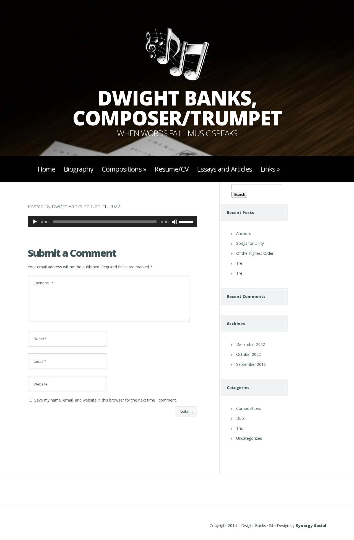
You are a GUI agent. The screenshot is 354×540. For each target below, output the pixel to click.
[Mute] (174, 222)
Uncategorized (249, 438)
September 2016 (251, 364)
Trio (239, 428)
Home (46, 168)
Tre (239, 263)
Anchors (243, 233)
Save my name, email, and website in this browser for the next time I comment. (105, 400)
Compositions (123, 168)
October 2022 (248, 354)
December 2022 (250, 344)
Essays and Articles (224, 168)
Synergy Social (311, 525)
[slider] (186, 221)
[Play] (35, 222)
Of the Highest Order (255, 253)
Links (270, 168)
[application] (112, 221)
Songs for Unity (250, 243)
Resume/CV (171, 168)
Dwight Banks (67, 206)
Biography (78, 168)
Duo (240, 418)
